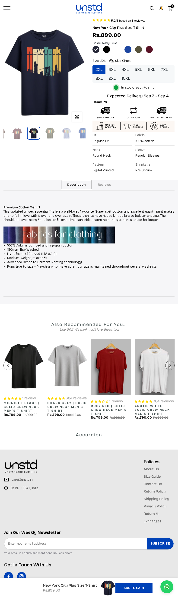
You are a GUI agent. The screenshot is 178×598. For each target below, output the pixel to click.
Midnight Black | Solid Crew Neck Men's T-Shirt (21, 407)
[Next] (170, 365)
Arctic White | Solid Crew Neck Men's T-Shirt (152, 410)
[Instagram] (21, 576)
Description (76, 184)
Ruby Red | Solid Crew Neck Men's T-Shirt (109, 410)
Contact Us (153, 484)
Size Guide (152, 476)
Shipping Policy (156, 499)
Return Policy (155, 491)
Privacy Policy (155, 506)
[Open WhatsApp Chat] (166, 586)
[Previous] (8, 365)
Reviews (104, 184)
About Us (151, 469)
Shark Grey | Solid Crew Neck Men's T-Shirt (67, 407)
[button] (101, 20)
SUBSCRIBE (160, 543)
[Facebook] (8, 576)
